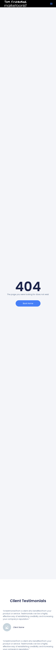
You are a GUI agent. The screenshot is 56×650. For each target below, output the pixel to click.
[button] (51, 4)
